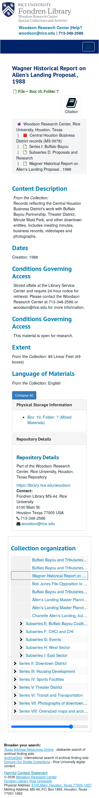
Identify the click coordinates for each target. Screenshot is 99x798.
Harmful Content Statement (26, 772)
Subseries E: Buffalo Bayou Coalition (57, 623)
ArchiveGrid (13, 757)
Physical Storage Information (44, 405)
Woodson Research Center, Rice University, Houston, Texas (48, 126)
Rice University (40, 781)
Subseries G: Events (43, 639)
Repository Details (33, 439)
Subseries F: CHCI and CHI (49, 631)
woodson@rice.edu (38, 523)
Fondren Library (16, 781)
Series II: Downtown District (43, 663)
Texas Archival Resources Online (29, 749)
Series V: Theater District (40, 687)
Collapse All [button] (24, 395)
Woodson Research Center (44, 27)
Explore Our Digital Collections (27, 761)
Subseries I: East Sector (46, 655)
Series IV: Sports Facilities (41, 679)
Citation (71, 111)
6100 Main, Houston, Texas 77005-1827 (62, 785)
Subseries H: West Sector (48, 647)
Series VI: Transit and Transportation (51, 695)
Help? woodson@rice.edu (50, 30)
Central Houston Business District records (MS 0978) (45, 138)
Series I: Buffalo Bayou (48, 146)
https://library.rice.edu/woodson (43, 485)
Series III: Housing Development (47, 671)
